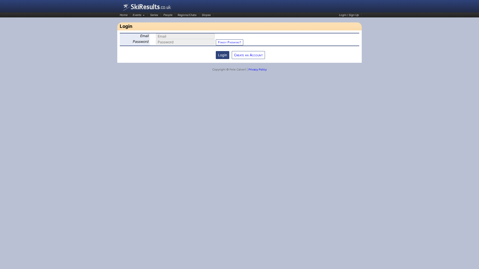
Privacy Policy (257, 69)
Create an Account (248, 55)
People (167, 15)
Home (123, 15)
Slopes (206, 15)
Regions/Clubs (187, 15)
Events (137, 15)
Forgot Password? (229, 42)
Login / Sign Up (349, 15)
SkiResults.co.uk (147, 6)
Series (154, 15)
